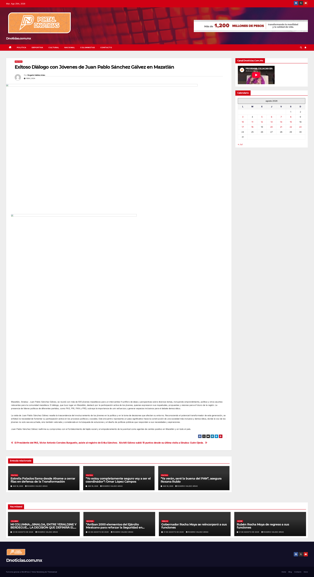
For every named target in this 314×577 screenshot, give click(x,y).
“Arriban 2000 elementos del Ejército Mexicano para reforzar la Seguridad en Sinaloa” (114, 527)
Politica (21, 47)
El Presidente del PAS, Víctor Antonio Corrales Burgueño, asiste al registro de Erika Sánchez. (66, 442)
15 (291, 122)
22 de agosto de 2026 (98, 532)
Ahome (239, 521)
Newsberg (40, 572)
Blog (290, 572)
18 (252, 127)
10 (243, 122)
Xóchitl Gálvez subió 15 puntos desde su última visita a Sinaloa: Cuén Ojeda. (161, 442)
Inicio (306, 572)
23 (300, 127)
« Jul (240, 144)
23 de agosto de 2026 (23, 532)
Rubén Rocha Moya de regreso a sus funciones (263, 526)
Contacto (106, 47)
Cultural (53, 47)
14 (281, 122)
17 (243, 127)
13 (272, 122)
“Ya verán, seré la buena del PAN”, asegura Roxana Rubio (191, 480)
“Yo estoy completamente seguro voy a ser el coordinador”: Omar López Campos (118, 480)
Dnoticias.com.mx (18, 38)
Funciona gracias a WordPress (18, 572)
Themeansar (52, 572)
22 (291, 127)
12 (262, 122)
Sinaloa (165, 521)
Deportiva (37, 47)
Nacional (69, 47)
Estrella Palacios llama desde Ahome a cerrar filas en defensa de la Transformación (43, 480)
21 (281, 127)
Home (284, 572)
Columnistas (87, 47)
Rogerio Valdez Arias (36, 75)
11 (252, 122)
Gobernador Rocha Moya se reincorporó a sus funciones (194, 526)
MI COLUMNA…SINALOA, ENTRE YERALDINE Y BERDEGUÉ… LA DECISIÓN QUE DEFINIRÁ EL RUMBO (43, 527)
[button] (301, 47)
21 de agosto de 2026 (174, 532)
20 (271, 127)
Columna (14, 521)
